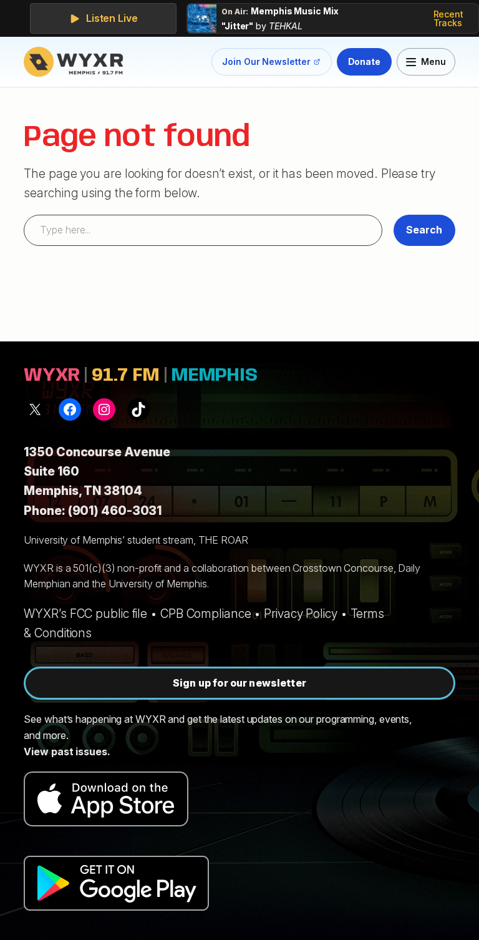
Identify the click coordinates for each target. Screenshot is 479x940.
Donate (364, 61)
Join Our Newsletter (266, 64)
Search (424, 229)
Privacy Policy (300, 613)
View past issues (65, 751)
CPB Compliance (205, 613)
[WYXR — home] (76, 62)
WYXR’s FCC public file (85, 613)
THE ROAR (223, 540)
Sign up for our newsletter (239, 683)
